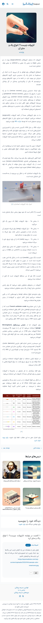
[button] (7, 4)
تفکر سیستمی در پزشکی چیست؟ (33, 508)
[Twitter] (23, 596)
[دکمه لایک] (35, 572)
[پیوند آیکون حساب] (3, 4)
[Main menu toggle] (12, 4)
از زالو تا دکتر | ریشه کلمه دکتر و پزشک (12, 481)
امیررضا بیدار (34, 545)
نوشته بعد (5, 448)
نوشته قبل (37, 448)
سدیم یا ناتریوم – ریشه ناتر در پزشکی (32, 481)
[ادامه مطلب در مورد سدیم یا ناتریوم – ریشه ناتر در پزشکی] (32, 470)
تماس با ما (21, 590)
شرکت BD (18, 121)
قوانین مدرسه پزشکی (21, 587)
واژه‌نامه (21, 52)
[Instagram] (20, 596)
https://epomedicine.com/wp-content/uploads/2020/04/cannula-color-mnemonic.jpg (24, 562)
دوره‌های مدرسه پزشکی (21, 592)
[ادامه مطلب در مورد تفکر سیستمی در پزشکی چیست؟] (32, 496)
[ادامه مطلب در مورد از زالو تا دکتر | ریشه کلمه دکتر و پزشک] (11, 470)
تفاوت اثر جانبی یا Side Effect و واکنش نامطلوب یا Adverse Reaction (11, 508)
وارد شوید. (21, 524)
